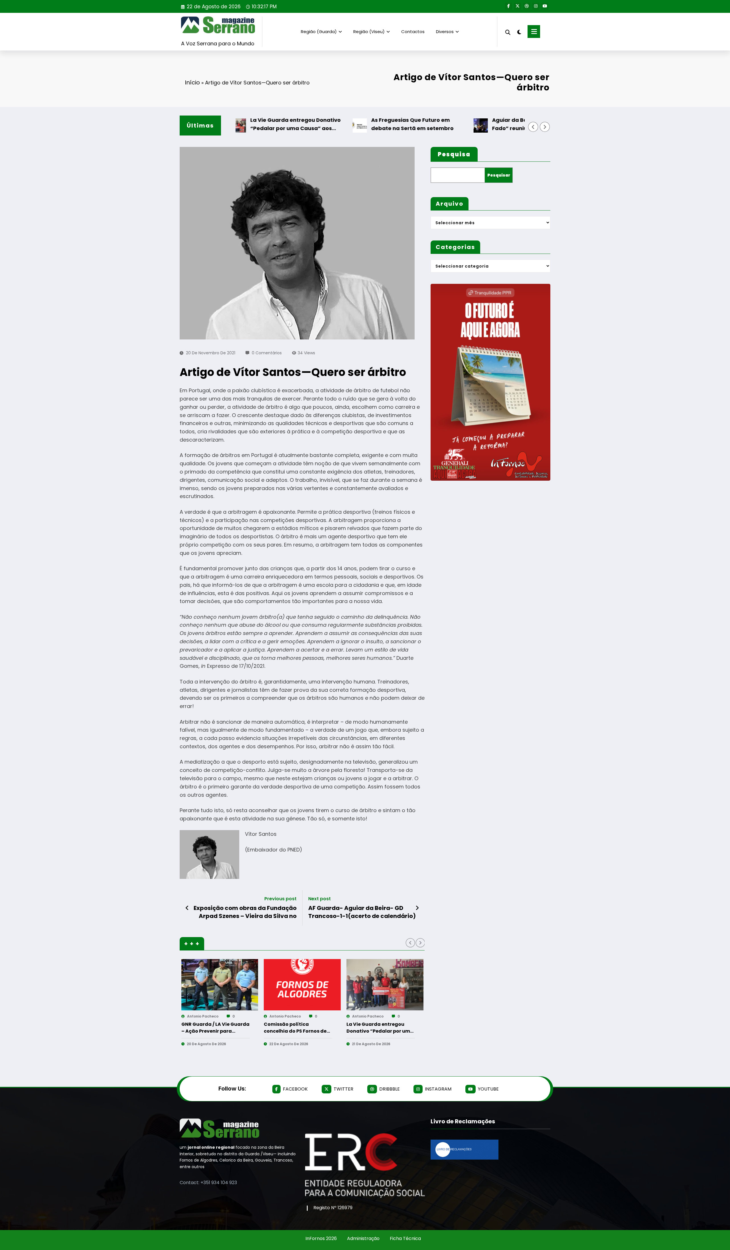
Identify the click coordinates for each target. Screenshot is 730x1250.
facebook (295, 1089)
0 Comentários (267, 353)
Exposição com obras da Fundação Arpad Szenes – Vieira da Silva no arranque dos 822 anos (245, 912)
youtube (488, 1089)
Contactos (413, 32)
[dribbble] (526, 6)
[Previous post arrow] (187, 908)
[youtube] (545, 6)
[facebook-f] (508, 6)
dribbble (389, 1089)
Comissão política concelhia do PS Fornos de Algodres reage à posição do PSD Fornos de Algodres (213, 1028)
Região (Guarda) (319, 32)
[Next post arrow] (417, 908)
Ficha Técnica (405, 1238)
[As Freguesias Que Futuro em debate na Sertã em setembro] (384, 984)
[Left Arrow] (533, 127)
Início (192, 82)
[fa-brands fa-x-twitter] (517, 6)
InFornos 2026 (321, 1238)
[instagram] (535, 6)
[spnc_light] (519, 31)
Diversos (445, 32)
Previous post (280, 898)
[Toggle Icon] (534, 31)
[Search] (508, 31)
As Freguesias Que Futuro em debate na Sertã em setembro (381, 124)
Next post (319, 898)
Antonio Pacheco (202, 1016)
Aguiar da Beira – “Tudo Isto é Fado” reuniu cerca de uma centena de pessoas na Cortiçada (507, 124)
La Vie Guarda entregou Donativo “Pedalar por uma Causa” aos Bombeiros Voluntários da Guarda (265, 124)
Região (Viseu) (369, 32)
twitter (343, 1089)
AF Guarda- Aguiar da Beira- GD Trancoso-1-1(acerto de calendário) (362, 912)
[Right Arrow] (545, 127)
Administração (363, 1238)
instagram (438, 1089)
